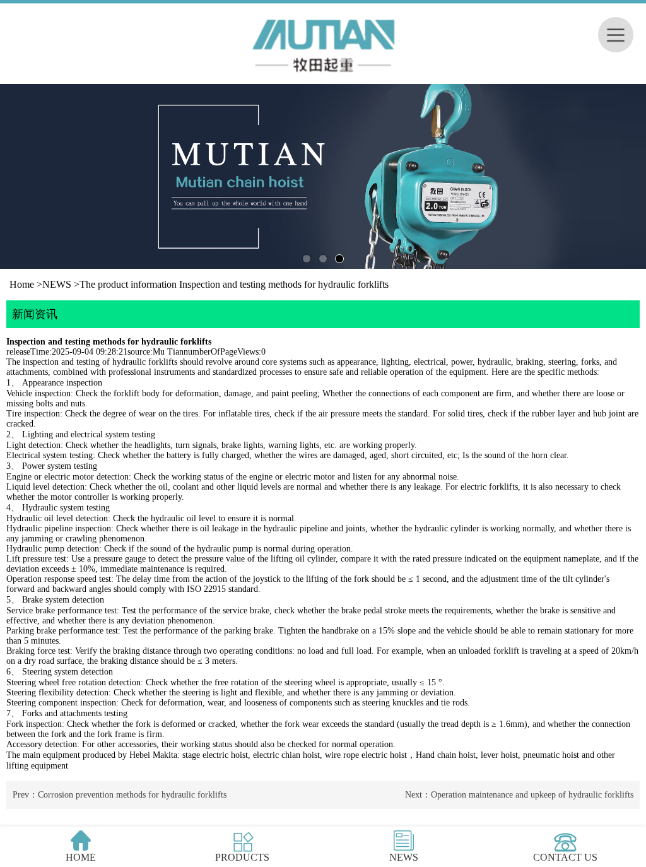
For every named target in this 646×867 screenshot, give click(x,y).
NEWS (56, 284)
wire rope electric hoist (366, 755)
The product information (128, 284)
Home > (25, 284)
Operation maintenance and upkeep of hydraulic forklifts (532, 794)
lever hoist (499, 755)
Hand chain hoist (446, 755)
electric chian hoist (286, 755)
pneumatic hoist (551, 755)
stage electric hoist (215, 755)
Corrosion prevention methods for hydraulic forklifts (132, 794)
